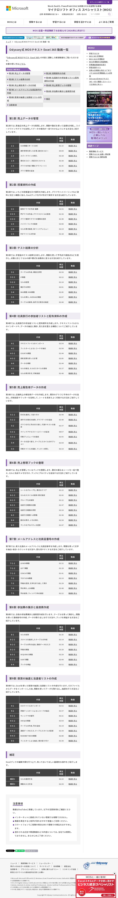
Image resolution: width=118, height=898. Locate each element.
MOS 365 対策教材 (96, 56)
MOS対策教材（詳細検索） (98, 62)
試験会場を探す (68, 14)
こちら (22, 63)
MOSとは (11, 21)
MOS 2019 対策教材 (97, 59)
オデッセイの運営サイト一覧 (99, 2)
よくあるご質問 (106, 21)
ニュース (13, 863)
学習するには (59, 21)
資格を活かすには (82, 21)
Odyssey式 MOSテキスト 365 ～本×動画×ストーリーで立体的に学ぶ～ (100, 81)
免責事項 (13, 869)
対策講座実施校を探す (97, 65)
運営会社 (67, 866)
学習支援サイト (95, 67)
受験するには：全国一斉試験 (99, 154)
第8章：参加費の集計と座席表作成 (60, 91)
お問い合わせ (82, 14)
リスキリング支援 (69, 869)
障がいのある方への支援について (23, 866)
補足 (48, 98)
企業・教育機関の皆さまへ (49, 14)
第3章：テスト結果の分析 (19, 79)
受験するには (35, 21)
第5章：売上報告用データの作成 (22, 85)
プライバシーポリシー (29, 869)
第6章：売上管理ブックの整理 (58, 85)
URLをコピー (32, 851)
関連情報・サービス (96, 151)
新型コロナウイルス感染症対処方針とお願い (27, 872)
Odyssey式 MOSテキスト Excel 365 (23, 57)
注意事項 (13, 104)
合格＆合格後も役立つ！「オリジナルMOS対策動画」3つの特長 (100, 73)
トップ (8, 42)
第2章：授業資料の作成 (55, 73)
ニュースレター (45, 863)
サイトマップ (45, 866)
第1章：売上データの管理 (19, 73)
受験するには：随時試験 (98, 157)
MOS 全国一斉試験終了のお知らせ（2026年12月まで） (59, 30)
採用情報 (56, 866)
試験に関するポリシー (50, 869)
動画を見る (73, 146)
